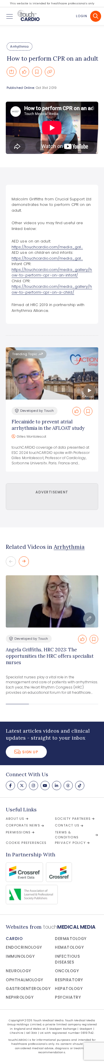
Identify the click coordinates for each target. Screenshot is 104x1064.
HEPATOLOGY (69, 988)
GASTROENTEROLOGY (28, 988)
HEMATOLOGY (69, 947)
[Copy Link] (50, 72)
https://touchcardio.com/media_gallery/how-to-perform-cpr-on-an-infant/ (52, 272)
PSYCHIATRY (68, 997)
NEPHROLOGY (20, 997)
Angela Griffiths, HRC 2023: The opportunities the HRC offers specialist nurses (50, 656)
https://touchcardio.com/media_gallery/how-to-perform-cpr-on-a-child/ (52, 289)
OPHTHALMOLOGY (24, 980)
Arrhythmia (19, 46)
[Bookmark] (37, 72)
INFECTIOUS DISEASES (67, 959)
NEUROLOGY (18, 971)
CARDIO (14, 938)
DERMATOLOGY (71, 938)
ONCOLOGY (67, 971)
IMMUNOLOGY (20, 956)
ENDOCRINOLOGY (24, 947)
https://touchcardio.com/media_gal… (47, 247)
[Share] (11, 72)
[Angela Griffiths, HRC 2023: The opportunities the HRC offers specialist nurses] (52, 601)
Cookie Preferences (26, 842)
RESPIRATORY (69, 980)
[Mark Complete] (24, 72)
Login (81, 16)
